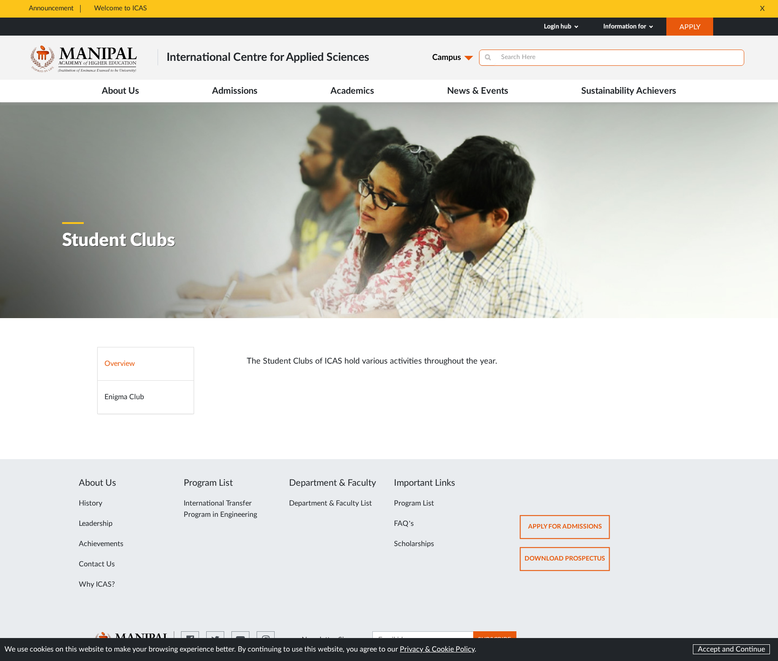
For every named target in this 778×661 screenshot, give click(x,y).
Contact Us (97, 564)
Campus (446, 58)
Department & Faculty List (330, 503)
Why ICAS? (97, 584)
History (90, 503)
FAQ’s (404, 523)
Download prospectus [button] (567, 563)
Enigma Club (124, 397)
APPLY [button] (696, 29)
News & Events (477, 91)
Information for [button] (625, 26)
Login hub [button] (558, 26)
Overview (119, 363)
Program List (414, 503)
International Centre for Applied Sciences (268, 57)
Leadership (96, 523)
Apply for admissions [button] (569, 531)
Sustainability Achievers (628, 91)
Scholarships (414, 543)
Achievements (101, 543)
